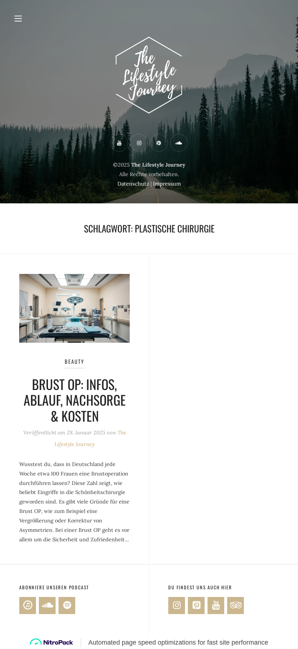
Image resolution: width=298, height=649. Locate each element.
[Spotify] (67, 605)
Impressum (167, 183)
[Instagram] (176, 605)
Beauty (74, 361)
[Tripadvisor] (235, 605)
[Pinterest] (196, 605)
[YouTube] (216, 605)
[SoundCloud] (47, 605)
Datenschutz (133, 183)
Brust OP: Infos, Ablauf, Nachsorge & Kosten (75, 399)
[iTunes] (27, 605)
